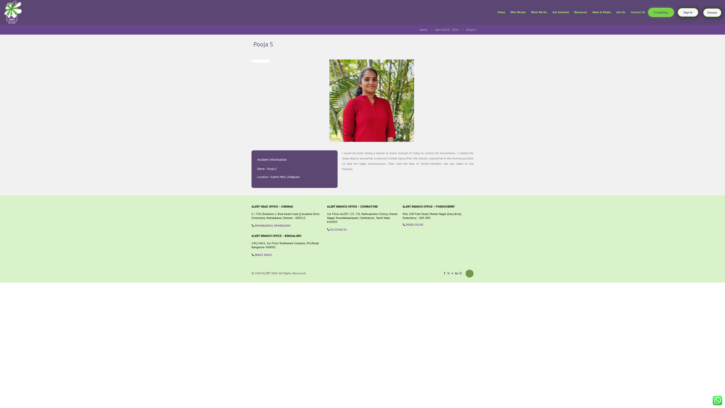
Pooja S (471, 30)
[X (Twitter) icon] (448, 273)
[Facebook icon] (444, 273)
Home (423, 30)
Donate (712, 12)
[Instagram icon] (460, 273)
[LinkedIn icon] (456, 273)
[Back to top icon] (470, 273)
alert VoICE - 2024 (447, 30)
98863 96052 (263, 255)
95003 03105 (414, 224)
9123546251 (338, 229)
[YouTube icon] (452, 273)
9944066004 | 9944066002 (273, 225)
